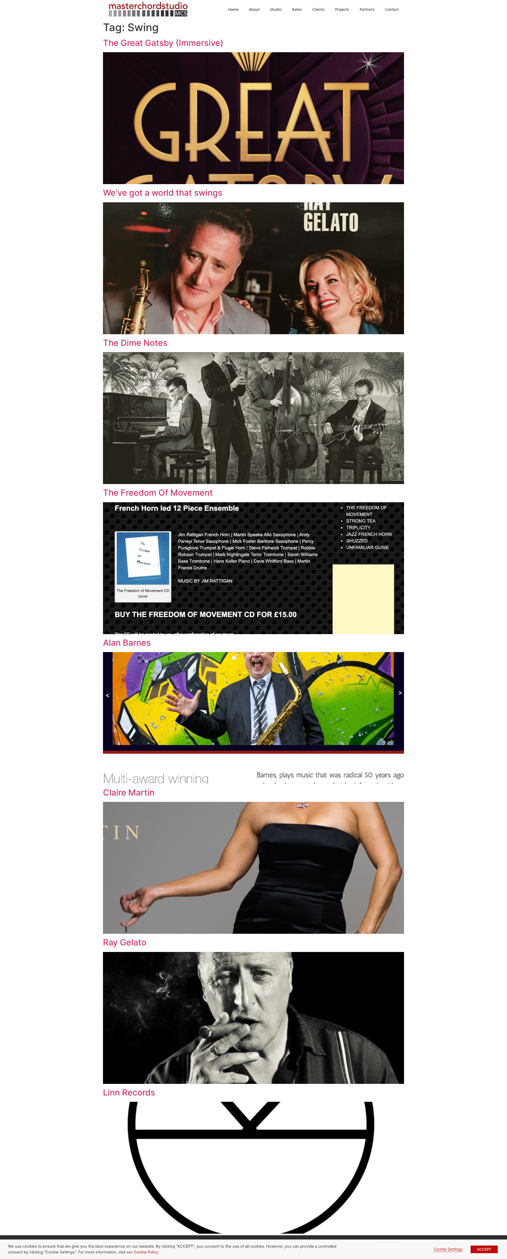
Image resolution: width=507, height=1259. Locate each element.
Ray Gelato (124, 942)
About (254, 9)
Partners (367, 9)
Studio (275, 9)
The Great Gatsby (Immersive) (163, 43)
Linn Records (129, 1092)
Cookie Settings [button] (448, 1249)
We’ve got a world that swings (162, 193)
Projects (342, 9)
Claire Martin (128, 792)
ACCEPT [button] (484, 1249)
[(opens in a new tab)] (253, 182)
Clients (318, 9)
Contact (392, 9)
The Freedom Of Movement (158, 492)
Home (233, 9)
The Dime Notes (135, 343)
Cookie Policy (146, 1252)
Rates (297, 9)
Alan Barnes (127, 643)
